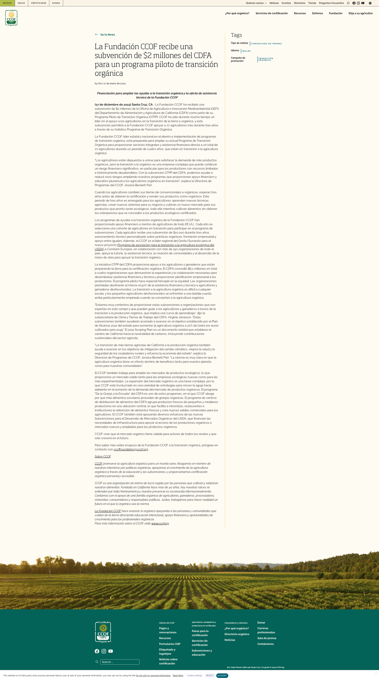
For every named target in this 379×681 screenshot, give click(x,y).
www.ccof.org (160, 523)
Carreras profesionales (266, 630)
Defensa (317, 13)
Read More (178, 675)
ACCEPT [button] (222, 676)
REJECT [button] (210, 675)
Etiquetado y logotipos (167, 651)
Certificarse (38, 3)
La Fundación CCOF (108, 511)
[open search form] (348, 3)
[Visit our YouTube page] (362, 3)
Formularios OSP (169, 643)
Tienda (312, 3)
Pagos (21, 3)
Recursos (300, 13)
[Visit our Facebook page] (353, 3)
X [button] (376, 673)
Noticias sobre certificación (168, 661)
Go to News (107, 34)
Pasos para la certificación (200, 633)
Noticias (274, 3)
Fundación (335, 13)
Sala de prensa (266, 638)
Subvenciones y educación (202, 652)
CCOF (98, 463)
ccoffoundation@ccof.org (131, 449)
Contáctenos (265, 643)
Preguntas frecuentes (331, 3)
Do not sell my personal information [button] (153, 675)
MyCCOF (7, 3)
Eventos (286, 3)
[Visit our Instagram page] (358, 3)
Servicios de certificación (272, 13)
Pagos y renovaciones (167, 630)
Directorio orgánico (237, 634)
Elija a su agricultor (361, 13)
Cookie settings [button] (194, 675)
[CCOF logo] (11, 15)
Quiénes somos (255, 3)
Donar (56, 3)
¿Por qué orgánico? (237, 13)
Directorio (299, 3)
